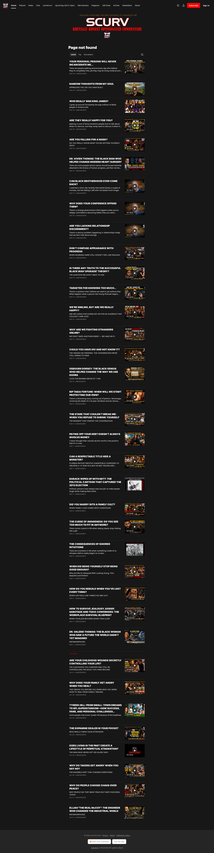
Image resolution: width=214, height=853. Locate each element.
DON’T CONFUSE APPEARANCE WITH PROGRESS (91, 250)
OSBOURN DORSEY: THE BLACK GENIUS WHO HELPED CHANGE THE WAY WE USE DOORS (93, 372)
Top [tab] (79, 54)
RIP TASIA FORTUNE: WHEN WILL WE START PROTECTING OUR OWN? (95, 393)
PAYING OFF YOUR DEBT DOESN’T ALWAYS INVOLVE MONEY (94, 436)
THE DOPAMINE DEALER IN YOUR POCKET (94, 728)
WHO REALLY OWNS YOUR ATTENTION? (86, 731)
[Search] (178, 5)
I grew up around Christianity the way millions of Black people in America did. (92, 105)
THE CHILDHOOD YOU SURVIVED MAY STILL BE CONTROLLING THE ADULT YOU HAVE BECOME (89, 668)
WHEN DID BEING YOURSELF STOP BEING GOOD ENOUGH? (93, 568)
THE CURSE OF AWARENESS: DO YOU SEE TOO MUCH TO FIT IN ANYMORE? (93, 523)
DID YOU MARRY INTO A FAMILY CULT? (92, 504)
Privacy (105, 835)
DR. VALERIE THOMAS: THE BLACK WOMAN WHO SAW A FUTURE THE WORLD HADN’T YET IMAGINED (95, 635)
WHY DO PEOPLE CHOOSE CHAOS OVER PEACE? (93, 787)
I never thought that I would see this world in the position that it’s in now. (94, 441)
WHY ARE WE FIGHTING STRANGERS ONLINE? (91, 331)
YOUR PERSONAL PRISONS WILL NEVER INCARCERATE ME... (92, 63)
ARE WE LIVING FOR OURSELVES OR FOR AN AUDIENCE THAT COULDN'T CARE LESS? (95, 315)
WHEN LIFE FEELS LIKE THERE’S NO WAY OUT (88, 595)
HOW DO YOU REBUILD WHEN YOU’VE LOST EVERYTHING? (95, 590)
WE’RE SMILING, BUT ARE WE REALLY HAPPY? (91, 309)
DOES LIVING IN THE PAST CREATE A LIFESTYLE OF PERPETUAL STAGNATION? (93, 747)
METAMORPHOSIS (77, 641)
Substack (94, 848)
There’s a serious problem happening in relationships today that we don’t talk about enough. (94, 233)
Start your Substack (100, 841)
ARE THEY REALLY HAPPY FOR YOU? (91, 120)
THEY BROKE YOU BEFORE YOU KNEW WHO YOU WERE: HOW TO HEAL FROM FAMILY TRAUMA (93, 690)
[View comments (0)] (88, 76)
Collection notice (123, 835)
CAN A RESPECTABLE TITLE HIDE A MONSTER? (90, 458)
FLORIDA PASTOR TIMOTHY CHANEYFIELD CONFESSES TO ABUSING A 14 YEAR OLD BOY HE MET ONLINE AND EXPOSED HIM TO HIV (94, 464)
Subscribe (193, 5)
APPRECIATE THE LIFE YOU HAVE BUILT (86, 87)
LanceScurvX (81, 73)
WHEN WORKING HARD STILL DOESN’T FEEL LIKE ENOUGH (94, 255)
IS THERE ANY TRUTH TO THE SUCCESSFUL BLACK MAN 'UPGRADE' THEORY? (95, 270)
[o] (134, 66)
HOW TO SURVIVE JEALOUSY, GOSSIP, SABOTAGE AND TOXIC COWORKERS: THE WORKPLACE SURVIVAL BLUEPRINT (94, 612)
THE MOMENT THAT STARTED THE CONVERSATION (91, 421)
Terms (112, 835)
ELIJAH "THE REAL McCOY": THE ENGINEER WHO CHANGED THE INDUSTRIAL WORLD (94, 809)
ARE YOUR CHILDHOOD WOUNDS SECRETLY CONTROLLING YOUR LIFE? (95, 662)
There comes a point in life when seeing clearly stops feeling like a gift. (95, 529)
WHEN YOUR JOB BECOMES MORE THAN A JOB (89, 618)
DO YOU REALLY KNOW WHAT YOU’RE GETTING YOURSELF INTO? (94, 144)
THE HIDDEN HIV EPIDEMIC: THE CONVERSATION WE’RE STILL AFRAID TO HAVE (93, 354)
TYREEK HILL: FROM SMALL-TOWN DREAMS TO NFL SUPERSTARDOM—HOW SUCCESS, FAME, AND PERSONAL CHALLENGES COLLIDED (95, 708)
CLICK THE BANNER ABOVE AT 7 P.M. (85, 378)
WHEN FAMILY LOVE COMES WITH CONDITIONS (90, 508)
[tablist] (81, 54)
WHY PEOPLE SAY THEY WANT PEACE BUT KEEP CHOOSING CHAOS (94, 793)
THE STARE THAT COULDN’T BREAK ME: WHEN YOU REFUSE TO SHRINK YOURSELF (94, 416)
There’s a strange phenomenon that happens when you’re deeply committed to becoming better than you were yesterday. (94, 211)
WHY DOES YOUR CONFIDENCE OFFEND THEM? (93, 205)
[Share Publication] (183, 5)
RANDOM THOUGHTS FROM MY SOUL (91, 83)
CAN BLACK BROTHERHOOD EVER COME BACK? (93, 183)
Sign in (206, 5)
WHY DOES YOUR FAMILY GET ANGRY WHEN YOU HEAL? (91, 684)
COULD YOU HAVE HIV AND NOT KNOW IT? (94, 349)
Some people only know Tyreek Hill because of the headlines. (95, 715)
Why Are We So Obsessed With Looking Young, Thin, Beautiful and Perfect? (91, 574)
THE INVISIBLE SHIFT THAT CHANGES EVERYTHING (90, 772)
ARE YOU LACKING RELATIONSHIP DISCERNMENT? (89, 227)
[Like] (71, 93)
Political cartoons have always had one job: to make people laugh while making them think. (94, 489)
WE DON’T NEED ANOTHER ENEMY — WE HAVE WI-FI (92, 336)
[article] (107, 69)
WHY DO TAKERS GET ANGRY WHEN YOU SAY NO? (93, 767)
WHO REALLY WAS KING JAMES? (88, 101)
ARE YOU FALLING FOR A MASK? (88, 139)
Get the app (119, 841)
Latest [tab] (73, 54)
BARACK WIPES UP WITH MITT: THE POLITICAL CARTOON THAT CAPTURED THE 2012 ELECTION (95, 482)
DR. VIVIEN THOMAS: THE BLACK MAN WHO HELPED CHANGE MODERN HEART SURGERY (95, 160)
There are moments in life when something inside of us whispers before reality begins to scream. (92, 551)
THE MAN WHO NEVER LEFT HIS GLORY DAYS (88, 752)
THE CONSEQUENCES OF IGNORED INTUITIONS (89, 546)
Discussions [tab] (88, 54)
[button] (14, 5)
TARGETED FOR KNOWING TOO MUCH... (92, 288)
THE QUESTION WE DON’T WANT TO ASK (86, 275)
